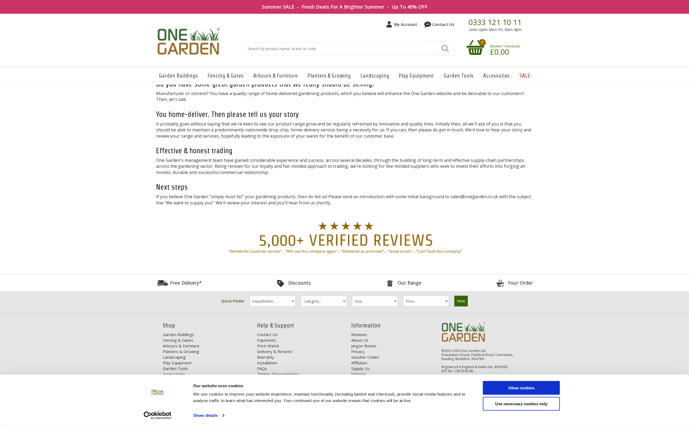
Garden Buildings (178, 76)
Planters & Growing (329, 76)
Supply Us (360, 368)
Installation (267, 362)
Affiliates (359, 362)
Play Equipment (416, 76)
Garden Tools (458, 76)
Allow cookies (521, 388)
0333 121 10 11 (495, 22)
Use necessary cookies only (521, 403)
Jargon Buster (364, 345)
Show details (205, 415)
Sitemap (358, 374)
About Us (359, 340)
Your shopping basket (474, 47)
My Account (405, 24)
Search (445, 48)
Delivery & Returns (274, 351)
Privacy (358, 351)
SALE (524, 76)
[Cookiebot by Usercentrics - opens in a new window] (157, 415)
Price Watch (268, 345)
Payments (266, 340)
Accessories (496, 76)
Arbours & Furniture (275, 76)
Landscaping (374, 76)
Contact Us (443, 24)
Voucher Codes (365, 357)
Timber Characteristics (278, 374)
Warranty (265, 357)
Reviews (359, 334)
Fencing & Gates (226, 76)
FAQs (262, 368)
